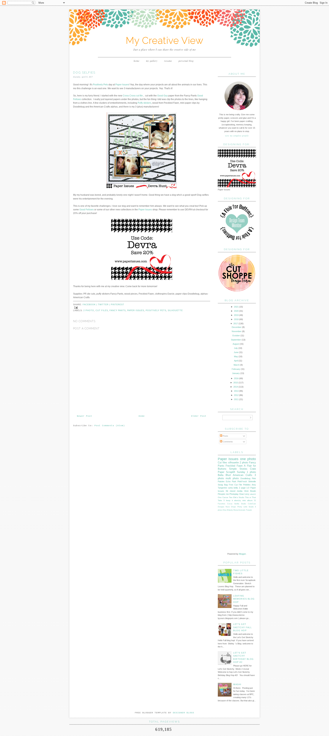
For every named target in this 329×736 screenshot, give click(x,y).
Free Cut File (235, 485)
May (236, 356)
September (236, 340)
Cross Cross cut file (133, 95)
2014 (235, 387)
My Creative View (164, 40)
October (236, 335)
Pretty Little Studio (245, 507)
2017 (235, 323)
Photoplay (234, 494)
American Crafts (242, 475)
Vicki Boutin (250, 491)
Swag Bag (223, 485)
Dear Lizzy (244, 494)
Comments (227, 441)
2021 (236, 307)
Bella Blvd (224, 475)
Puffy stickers (144, 103)
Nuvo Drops (231, 507)
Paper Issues (122, 84)
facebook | (90, 304)
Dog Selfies (84, 72)
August (236, 344)
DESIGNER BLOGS (183, 713)
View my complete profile (237, 135)
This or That (250, 497)
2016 (236, 378)
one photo (248, 459)
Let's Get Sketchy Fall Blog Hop (242, 627)
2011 (236, 399)
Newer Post (84, 416)
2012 (236, 395)
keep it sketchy (233, 500)
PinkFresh (242, 481)
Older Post (198, 416)
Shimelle (252, 481)
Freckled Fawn (234, 465)
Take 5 (221, 500)
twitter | (104, 304)
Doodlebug (245, 478)
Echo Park (231, 481)
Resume (168, 60)
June (236, 352)
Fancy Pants (117, 310)
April (236, 361)
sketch (253, 494)
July (236, 348)
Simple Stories (238, 468)
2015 (235, 382)
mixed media (236, 491)
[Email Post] (75, 307)
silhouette (175, 310)
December (236, 327)
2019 (236, 315)
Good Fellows (86, 209)
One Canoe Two (225, 497)
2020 (236, 311)
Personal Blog (186, 60)
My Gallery (151, 60)
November (236, 331)
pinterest (117, 304)
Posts (225, 436)
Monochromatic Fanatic (242, 510)
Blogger (242, 554)
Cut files (102, 310)
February (236, 369)
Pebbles (247, 485)
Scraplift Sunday (235, 472)
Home (136, 60)
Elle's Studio (238, 497)
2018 (236, 319)
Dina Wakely (228, 510)
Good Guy (162, 95)
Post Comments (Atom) (109, 425)
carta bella (233, 488)
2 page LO (244, 488)
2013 (236, 391)
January (236, 373)
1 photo (251, 472)
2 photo (88, 310)
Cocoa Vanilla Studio (236, 504)
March (237, 365)
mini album (247, 500)
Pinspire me (223, 494)
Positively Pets (100, 84)
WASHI (237, 684)
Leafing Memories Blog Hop (244, 599)
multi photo (232, 478)
